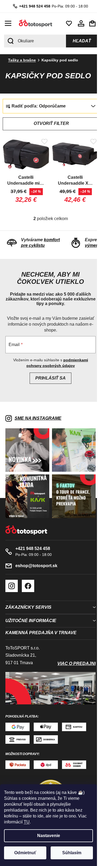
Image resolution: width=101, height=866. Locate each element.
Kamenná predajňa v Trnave (40, 627)
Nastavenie (48, 835)
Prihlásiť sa (48, 376)
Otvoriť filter (49, 123)
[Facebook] (28, 580)
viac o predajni (72, 658)
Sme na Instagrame (38, 416)
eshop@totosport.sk (36, 560)
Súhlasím (71, 852)
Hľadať (78, 41)
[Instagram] (11, 580)
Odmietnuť (25, 852)
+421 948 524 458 (32, 6)
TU (27, 822)
